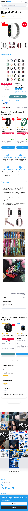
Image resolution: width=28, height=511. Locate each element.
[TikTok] (13, 488)
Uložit (4, 107)
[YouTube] (9, 488)
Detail (8, 147)
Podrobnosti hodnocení (17, 16)
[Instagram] (6, 488)
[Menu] (26, 1)
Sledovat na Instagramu (15, 471)
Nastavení (14, 503)
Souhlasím (14, 507)
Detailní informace (5, 54)
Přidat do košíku (16, 96)
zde (9, 500)
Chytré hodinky (9, 304)
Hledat (25, 5)
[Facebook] (2, 488)
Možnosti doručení (20, 92)
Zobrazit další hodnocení (14, 402)
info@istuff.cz (7, 482)
